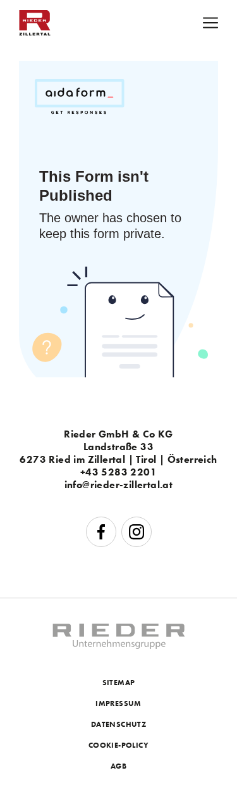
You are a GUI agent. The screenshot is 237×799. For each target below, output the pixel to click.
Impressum (118, 703)
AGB (118, 766)
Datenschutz (118, 724)
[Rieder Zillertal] (35, 32)
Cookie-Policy (118, 745)
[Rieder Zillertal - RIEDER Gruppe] (118, 645)
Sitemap (118, 682)
